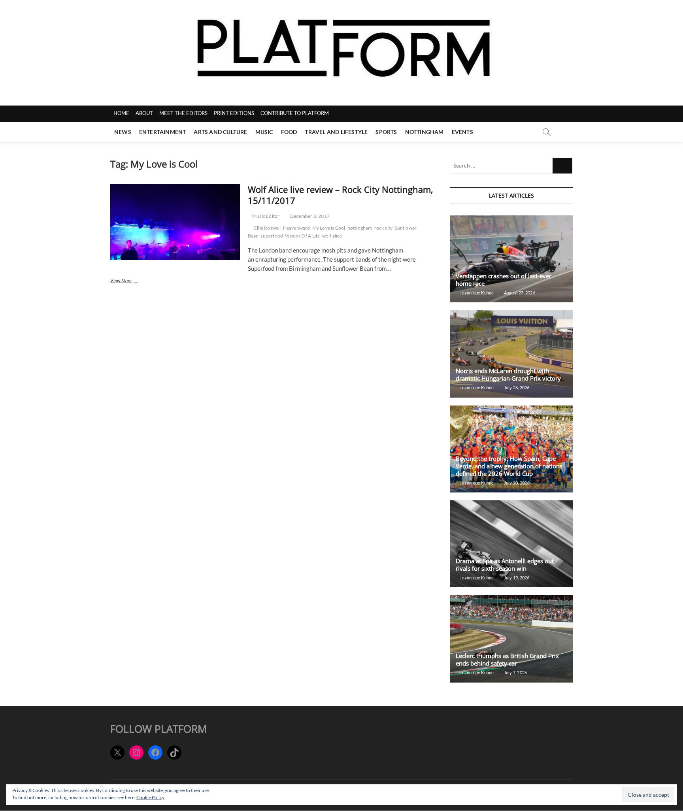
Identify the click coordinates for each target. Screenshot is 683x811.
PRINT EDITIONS (234, 113)
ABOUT (144, 113)
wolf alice (332, 236)
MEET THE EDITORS (183, 113)
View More (133, 281)
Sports (386, 131)
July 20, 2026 (516, 482)
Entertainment (162, 131)
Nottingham (424, 131)
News (122, 131)
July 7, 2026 (515, 672)
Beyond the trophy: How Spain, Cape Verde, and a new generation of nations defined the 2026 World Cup (509, 466)
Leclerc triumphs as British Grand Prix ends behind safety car (507, 659)
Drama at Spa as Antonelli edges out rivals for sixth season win (505, 564)
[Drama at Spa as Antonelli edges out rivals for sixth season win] (511, 543)
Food (289, 131)
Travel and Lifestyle (336, 131)
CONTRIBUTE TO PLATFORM (294, 113)
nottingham (359, 228)
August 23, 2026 (519, 292)
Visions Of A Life (302, 236)
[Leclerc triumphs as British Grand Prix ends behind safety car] (511, 638)
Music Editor (265, 216)
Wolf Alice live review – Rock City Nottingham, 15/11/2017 (340, 194)
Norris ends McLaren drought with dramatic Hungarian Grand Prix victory (508, 374)
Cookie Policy (150, 797)
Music (264, 131)
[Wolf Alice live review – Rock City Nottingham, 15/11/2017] (175, 222)
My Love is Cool (328, 228)
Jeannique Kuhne (476, 292)
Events (462, 131)
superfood (271, 236)
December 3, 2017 (309, 216)
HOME (121, 113)
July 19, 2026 (516, 577)
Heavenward (296, 228)
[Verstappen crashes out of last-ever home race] (511, 258)
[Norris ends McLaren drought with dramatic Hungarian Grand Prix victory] (511, 353)
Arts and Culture (220, 131)
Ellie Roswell (267, 228)
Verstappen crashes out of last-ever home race (503, 279)
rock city (383, 228)
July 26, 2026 (516, 387)
